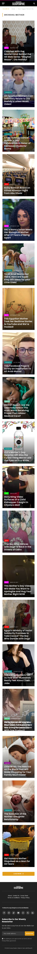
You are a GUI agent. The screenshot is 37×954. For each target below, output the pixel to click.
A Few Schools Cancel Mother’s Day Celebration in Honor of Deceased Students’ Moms (17, 143)
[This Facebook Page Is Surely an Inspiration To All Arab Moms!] (18, 353)
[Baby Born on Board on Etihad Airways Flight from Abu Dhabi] (18, 175)
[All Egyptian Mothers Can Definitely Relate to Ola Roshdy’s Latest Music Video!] (18, 86)
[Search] (34, 3)
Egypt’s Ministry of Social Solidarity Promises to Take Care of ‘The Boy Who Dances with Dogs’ (18, 634)
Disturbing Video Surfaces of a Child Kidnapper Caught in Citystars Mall (16, 501)
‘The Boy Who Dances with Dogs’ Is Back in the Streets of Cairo (17, 547)
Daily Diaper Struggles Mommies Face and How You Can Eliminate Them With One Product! (18, 726)
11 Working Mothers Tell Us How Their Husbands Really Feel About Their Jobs (17, 679)
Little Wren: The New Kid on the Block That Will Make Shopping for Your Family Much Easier (17, 770)
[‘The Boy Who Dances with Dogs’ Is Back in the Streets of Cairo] (18, 532)
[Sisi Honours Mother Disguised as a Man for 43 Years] (18, 846)
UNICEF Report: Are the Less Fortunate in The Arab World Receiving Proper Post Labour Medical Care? (16, 411)
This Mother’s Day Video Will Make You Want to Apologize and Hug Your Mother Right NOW (17, 590)
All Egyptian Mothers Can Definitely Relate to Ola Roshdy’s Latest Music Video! (18, 100)
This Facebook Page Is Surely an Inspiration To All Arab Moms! (17, 368)
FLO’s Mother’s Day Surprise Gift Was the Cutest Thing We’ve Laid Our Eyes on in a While (17, 456)
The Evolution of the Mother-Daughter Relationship (15, 816)
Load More (17, 873)
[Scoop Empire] (18, 3)
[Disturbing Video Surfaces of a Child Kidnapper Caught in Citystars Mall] (18, 487)
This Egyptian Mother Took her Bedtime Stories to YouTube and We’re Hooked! (18, 322)
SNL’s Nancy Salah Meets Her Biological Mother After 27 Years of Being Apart (18, 233)
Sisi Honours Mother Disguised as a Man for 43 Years (17, 861)
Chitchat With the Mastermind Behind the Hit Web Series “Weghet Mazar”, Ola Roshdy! (17, 55)
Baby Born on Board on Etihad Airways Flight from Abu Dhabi (17, 190)
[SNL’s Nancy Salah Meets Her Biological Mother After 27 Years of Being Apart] (18, 220)
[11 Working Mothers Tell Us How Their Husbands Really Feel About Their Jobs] (18, 665)
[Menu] (3, 3)
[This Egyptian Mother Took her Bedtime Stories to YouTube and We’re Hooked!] (18, 309)
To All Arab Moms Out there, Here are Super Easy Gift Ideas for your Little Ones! (17, 278)
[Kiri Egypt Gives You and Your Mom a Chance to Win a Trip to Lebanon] (18, 710)
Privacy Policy (5, 940)
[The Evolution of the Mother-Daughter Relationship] (18, 801)
